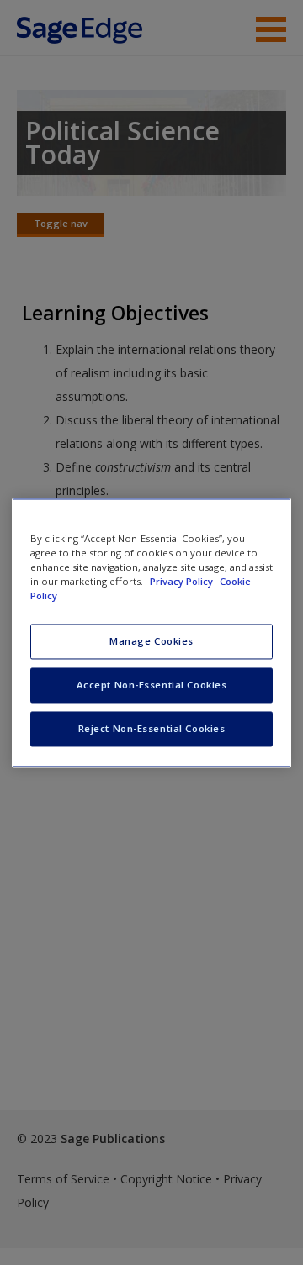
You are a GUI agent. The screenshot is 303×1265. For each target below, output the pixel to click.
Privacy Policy (182, 581)
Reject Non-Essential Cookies (152, 728)
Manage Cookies (151, 641)
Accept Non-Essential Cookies (152, 684)
